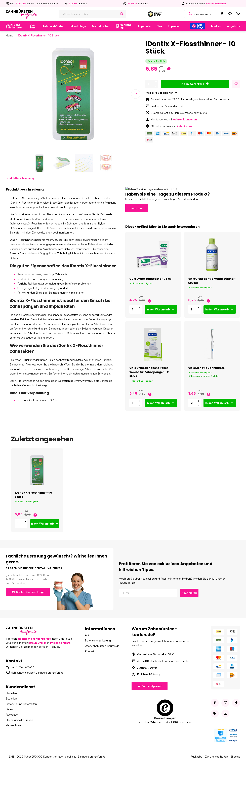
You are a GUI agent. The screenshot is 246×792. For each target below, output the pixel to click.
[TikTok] (236, 703)
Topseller (174, 26)
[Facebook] (215, 703)
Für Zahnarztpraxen (149, 686)
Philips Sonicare (60, 642)
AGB (88, 635)
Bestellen (11, 693)
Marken (216, 26)
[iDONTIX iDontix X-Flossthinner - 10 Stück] (37, 470)
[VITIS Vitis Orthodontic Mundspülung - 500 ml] (212, 255)
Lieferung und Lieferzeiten (21, 704)
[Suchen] (122, 14)
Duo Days (200, 26)
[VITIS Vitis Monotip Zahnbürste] (212, 344)
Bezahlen (11, 698)
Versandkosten (14, 725)
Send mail (137, 208)
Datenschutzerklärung (98, 640)
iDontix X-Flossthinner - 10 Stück (38, 35)
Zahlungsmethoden (216, 756)
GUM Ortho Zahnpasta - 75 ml (150, 279)
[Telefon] (215, 714)
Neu (159, 26)
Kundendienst (203, 14)
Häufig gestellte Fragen (19, 720)
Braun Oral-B (37, 642)
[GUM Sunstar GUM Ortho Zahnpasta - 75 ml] (153, 255)
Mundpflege (78, 26)
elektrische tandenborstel (34, 638)
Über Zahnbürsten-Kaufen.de (102, 645)
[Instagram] (225, 703)
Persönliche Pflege (124, 26)
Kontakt (89, 651)
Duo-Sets (33, 26)
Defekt (10, 709)
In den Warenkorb (192, 83)
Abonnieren (189, 592)
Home (9, 35)
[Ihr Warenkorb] (238, 14)
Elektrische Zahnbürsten (14, 26)
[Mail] (225, 714)
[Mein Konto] (222, 14)
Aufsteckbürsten (53, 26)
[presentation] (10, 94)
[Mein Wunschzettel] (230, 14)
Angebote (144, 26)
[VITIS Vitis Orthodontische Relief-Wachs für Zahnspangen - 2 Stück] (153, 344)
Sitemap (235, 756)
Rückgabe (12, 714)
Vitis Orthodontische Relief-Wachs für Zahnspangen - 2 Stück (149, 372)
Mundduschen (101, 26)
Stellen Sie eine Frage (30, 592)
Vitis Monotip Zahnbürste (206, 368)
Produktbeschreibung (20, 178)
